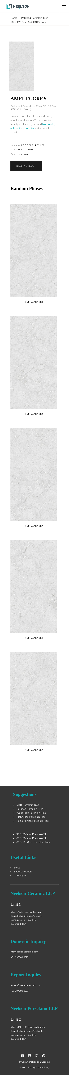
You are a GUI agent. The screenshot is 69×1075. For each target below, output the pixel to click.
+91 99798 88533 (19, 990)
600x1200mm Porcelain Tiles (33, 842)
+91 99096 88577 (19, 957)
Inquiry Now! (26, 166)
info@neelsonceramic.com (24, 951)
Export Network (23, 871)
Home (13, 17)
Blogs (17, 867)
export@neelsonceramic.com (25, 985)
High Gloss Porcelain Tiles (31, 816)
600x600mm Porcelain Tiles (32, 838)
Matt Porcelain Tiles (27, 804)
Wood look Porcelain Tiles (31, 812)
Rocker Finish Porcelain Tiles (32, 820)
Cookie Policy (42, 1067)
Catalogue (20, 875)
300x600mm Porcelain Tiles (32, 834)
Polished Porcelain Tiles (34, 17)
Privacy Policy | (27, 1067)
